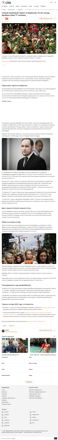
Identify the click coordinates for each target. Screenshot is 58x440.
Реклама (4, 396)
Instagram (6, 420)
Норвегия (11, 325)
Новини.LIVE (6, 61)
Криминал (20, 9)
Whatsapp (6, 425)
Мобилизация (6, 375)
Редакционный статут (34, 394)
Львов (30, 369)
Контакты (4, 394)
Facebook (6, 422)
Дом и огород (33, 363)
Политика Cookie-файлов (35, 398)
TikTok (34, 412)
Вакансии (4, 392)
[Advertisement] (29, 69)
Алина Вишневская (11, 332)
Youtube (6, 412)
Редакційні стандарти (34, 396)
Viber (5, 417)
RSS (33, 422)
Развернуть (29, 382)
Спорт (30, 6)
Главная (4, 9)
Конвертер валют (6, 404)
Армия (17, 6)
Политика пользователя (35, 390)
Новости (11, 6)
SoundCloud (35, 420)
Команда (4, 400)
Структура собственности (8, 398)
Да (55, 438)
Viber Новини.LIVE (39, 321)
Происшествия (11, 9)
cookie (13, 438)
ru (51, 2)
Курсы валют (5, 402)
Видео (44, 6)
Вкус (3, 363)
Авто (30, 357)
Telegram (30, 321)
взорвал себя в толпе (48, 307)
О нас (3, 390)
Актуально (5, 357)
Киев (3, 369)
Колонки (36, 6)
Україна (5, 6)
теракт (4, 325)
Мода (30, 375)
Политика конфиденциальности (37, 392)
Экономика (24, 6)
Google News (35, 414)
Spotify (34, 417)
